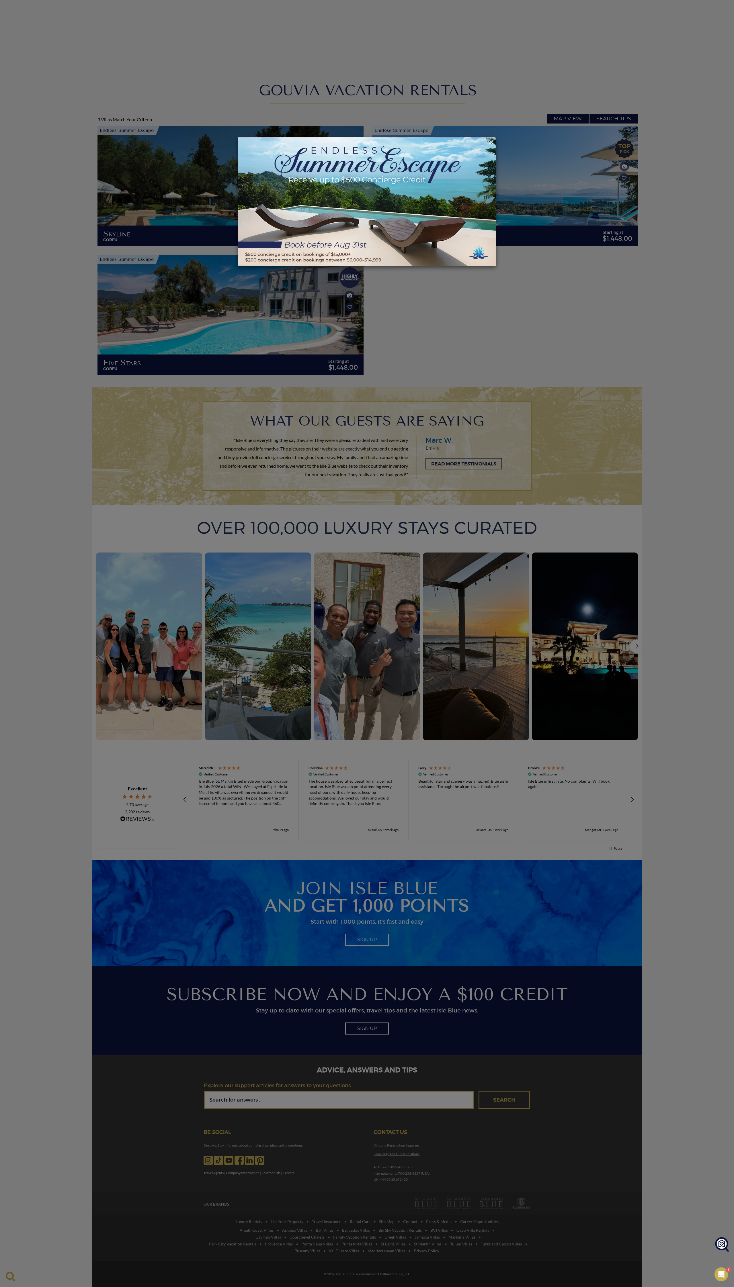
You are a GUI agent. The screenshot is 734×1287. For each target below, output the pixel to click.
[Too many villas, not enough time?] (722, 1245)
